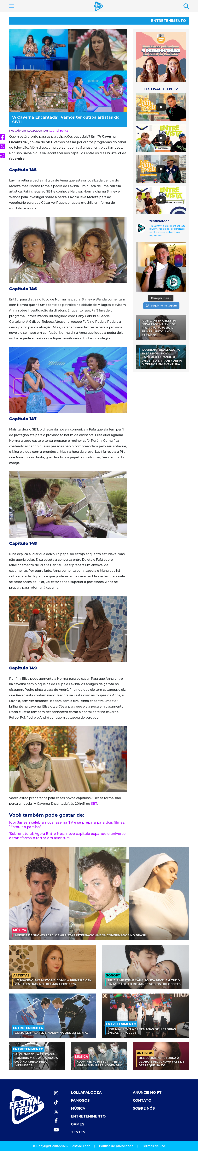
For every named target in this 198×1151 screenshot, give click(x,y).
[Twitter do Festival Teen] (56, 1112)
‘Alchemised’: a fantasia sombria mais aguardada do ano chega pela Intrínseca (36, 1060)
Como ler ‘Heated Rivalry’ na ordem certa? (51, 1033)
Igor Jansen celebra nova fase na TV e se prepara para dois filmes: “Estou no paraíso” (159, 328)
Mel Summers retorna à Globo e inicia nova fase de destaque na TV (161, 1061)
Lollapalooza (86, 1092)
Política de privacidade (116, 1146)
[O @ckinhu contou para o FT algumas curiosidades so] (161, 267)
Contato (142, 1100)
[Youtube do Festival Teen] (56, 1130)
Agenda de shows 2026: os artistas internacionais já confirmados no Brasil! (81, 935)
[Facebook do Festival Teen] (56, 1121)
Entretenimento (168, 21)
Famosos (80, 1100)
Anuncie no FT (147, 1092)
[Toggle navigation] (11, 6)
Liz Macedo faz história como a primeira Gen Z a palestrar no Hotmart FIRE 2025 (53, 982)
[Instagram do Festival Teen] (56, 1093)
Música (78, 1108)
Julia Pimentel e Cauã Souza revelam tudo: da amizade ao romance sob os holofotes (144, 982)
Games (77, 1124)
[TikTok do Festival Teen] (56, 1102)
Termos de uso (153, 1146)
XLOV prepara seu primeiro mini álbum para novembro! (100, 1063)
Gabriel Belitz (58, 130)
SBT (94, 803)
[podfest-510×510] (161, 57)
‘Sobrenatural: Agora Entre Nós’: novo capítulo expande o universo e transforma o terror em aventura (67, 836)
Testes (78, 1132)
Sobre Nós (144, 1108)
